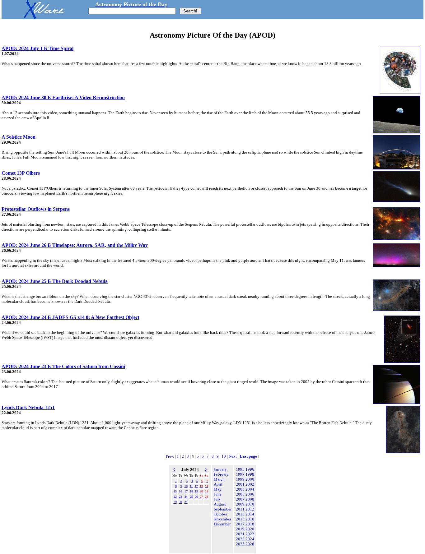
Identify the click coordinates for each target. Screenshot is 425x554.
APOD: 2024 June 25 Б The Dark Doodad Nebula (55, 281)
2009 (240, 504)
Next (233, 456)
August (220, 504)
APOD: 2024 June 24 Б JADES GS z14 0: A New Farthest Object (70, 317)
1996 (249, 469)
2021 (240, 534)
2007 (240, 499)
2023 (240, 539)
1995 (240, 469)
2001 (240, 484)
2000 (249, 479)
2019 (240, 529)
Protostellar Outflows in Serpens (36, 209)
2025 (240, 544)
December (222, 524)
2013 (240, 514)
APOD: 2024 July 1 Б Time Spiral (37, 48)
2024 (249, 539)
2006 (249, 494)
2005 (240, 494)
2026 (249, 544)
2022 (249, 534)
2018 (249, 524)
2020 (249, 529)
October (220, 514)
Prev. (170, 456)
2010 (249, 504)
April (218, 484)
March (219, 479)
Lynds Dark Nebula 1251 (28, 407)
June (218, 494)
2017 (240, 524)
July (217, 499)
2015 (240, 519)
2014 (249, 514)
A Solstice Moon (18, 137)
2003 (240, 489)
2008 (249, 499)
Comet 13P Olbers (21, 173)
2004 (249, 489)
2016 (249, 519)
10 (224, 456)
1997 (240, 474)
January (220, 469)
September (222, 509)
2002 (249, 484)
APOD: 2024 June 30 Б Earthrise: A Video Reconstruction (63, 97)
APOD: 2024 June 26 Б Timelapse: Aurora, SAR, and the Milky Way (75, 245)
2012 (249, 509)
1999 (240, 479)
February (221, 474)
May (218, 489)
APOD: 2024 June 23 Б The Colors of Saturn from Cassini (63, 366)
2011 (240, 509)
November (222, 519)
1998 (249, 474)
